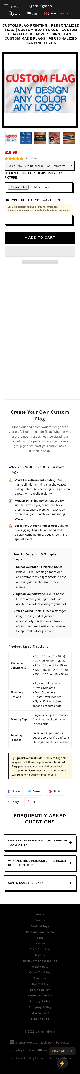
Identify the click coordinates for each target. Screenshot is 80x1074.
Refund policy (40, 989)
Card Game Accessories (40, 961)
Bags (40, 937)
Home (40, 914)
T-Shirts (40, 943)
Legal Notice (40, 1018)
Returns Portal (40, 1013)
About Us (40, 978)
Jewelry (40, 955)
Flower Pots (40, 966)
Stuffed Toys (40, 926)
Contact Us (40, 984)
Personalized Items (40, 932)
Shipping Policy (39, 1007)
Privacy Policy (40, 1001)
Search (40, 920)
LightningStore (40, 6)
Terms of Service (40, 995)
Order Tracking (40, 972)
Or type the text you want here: (33, 200)
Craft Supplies (40, 949)
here (14, 770)
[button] (57, 13)
